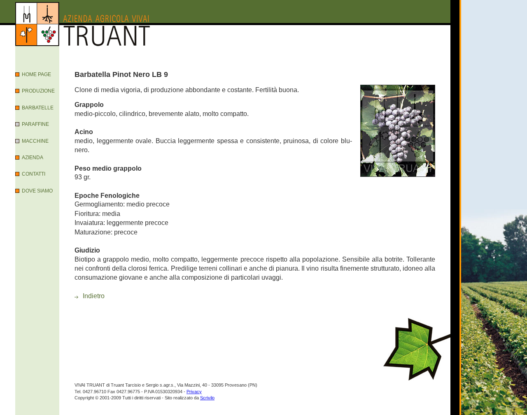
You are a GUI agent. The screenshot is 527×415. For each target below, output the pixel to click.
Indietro (94, 295)
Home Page (36, 74)
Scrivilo (207, 397)
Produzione (38, 91)
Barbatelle (38, 108)
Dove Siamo (37, 191)
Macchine (35, 141)
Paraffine (35, 124)
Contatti (33, 174)
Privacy (194, 391)
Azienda (32, 157)
